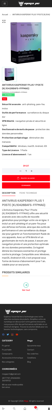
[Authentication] (49, 409)
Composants (7, 354)
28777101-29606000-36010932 (11, 379)
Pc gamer (6, 346)
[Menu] (3, 408)
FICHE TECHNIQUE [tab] (28, 193)
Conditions (31, 358)
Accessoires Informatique (12, 358)
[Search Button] (14, 408)
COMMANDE (26, 185)
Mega (26, 401)
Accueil (5, 15)
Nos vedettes (32, 354)
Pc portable (6, 350)
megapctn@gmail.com (11, 374)
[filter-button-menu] (4, 3)
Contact (30, 350)
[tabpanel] (26, 232)
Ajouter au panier (28, 178)
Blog (29, 362)
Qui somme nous (34, 346)
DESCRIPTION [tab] (8, 193)
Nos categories (8, 362)
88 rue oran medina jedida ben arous (12, 386)
